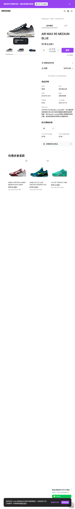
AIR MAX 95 (59, 19)
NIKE (52, 19)
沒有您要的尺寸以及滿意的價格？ (57, 76)
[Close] (26, 40)
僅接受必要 (55, 502)
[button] (68, 11)
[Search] (64, 11)
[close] (69, 4)
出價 (65, 26)
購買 (67, 50)
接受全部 (65, 502)
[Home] (6, 11)
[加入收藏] (44, 50)
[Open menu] (71, 11)
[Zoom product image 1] (21, 29)
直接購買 (49, 26)
